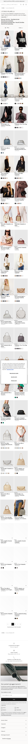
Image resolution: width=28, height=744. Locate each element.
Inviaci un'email (14, 652)
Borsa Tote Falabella (6, 564)
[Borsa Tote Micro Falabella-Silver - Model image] (21, 434)
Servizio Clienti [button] (4, 720)
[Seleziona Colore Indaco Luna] (19, 301)
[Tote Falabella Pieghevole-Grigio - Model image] (7, 38)
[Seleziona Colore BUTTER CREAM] (15, 275)
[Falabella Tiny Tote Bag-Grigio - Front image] (21, 335)
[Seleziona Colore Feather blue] (1, 152)
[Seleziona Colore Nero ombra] (3, 178)
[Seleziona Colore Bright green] (15, 397)
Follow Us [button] (3, 731)
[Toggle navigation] (26, 4)
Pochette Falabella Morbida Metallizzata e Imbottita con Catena (21, 149)
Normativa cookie (10, 369)
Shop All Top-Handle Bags (7, 23)
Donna (4, 707)
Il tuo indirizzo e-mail (6, 692)
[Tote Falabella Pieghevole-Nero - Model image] (7, 89)
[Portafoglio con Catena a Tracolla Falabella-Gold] (21, 484)
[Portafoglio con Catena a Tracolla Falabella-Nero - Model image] (7, 114)
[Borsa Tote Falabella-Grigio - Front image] (7, 555)
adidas (18, 707)
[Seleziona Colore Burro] (15, 473)
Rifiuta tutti (14, 380)
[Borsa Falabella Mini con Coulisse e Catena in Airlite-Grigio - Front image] (7, 312)
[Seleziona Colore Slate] (5, 77)
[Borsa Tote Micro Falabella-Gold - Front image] (7, 484)
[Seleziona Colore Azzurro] (6, 53)
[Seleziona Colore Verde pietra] (20, 178)
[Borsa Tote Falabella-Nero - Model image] (21, 555)
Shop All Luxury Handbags (7, 20)
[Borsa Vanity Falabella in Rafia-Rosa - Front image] (21, 238)
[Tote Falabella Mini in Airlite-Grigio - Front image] (7, 335)
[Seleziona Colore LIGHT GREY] (1, 53)
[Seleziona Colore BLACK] (3, 53)
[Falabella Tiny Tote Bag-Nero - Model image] (21, 114)
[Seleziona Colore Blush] (6, 448)
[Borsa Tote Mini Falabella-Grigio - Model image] (21, 38)
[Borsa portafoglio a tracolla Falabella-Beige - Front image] (21, 287)
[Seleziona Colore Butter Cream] (6, 178)
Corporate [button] (3, 724)
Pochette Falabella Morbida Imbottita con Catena (21, 419)
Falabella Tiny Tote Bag (7, 73)
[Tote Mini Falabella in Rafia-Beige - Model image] (21, 214)
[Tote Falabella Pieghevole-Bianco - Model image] (7, 261)
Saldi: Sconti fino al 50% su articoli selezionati (14, 1)
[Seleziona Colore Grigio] (1, 567)
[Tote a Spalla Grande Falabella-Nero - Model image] (21, 531)
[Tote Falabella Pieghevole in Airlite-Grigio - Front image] (21, 312)
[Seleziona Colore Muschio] (5, 178)
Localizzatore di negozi (14, 645)
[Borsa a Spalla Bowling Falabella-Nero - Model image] (21, 604)
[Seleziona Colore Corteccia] (19, 53)
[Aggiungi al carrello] (12, 45)
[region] (14, 372)
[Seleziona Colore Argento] (1, 448)
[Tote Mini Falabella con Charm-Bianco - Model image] (7, 214)
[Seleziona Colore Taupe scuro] (20, 53)
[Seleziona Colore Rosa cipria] (8, 448)
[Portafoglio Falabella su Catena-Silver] (7, 459)
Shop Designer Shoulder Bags (8, 22)
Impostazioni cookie (14, 373)
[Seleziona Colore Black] (17, 397)
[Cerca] (21, 4)
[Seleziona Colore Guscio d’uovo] (3, 152)
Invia (14, 699)
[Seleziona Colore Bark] (6, 77)
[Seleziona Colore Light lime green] (3, 448)
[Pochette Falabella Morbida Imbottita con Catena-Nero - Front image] (21, 408)
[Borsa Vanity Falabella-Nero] (7, 604)
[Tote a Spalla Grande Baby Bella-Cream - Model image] (7, 531)
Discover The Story (5, 19)
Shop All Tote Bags (20, 22)
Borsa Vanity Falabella (6, 613)
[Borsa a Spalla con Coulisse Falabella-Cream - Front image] (21, 459)
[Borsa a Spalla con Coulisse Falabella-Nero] (21, 579)
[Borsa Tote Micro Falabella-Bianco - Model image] (7, 287)
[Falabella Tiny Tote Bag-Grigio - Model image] (7, 64)
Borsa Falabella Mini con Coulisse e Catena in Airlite (7, 323)
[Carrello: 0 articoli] (23, 4)
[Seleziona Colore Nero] (1, 178)
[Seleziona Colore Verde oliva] (22, 53)
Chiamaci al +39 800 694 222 (14, 659)
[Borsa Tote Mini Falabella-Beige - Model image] (21, 261)
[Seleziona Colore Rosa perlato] (22, 448)
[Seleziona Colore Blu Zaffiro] (5, 448)
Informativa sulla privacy (6, 715)
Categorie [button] (3, 727)
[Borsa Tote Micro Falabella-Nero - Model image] (7, 189)
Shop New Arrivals (15, 19)
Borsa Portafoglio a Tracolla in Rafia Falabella (6, 249)
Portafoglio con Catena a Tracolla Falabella (5, 125)
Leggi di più (3, 705)
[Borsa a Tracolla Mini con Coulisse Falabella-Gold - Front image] (7, 508)
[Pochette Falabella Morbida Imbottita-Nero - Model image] (7, 408)
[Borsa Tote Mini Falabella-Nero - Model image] (21, 89)
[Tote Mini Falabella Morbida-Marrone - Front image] (21, 359)
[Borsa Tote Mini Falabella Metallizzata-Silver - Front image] (7, 434)
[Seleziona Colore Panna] (1, 301)
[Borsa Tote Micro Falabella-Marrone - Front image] (7, 359)
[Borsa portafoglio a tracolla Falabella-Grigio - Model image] (21, 64)
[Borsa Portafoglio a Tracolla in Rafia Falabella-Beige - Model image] (7, 238)
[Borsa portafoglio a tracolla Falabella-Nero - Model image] (21, 189)
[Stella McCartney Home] (9, 4)
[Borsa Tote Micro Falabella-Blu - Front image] (7, 138)
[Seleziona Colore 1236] (5, 53)
